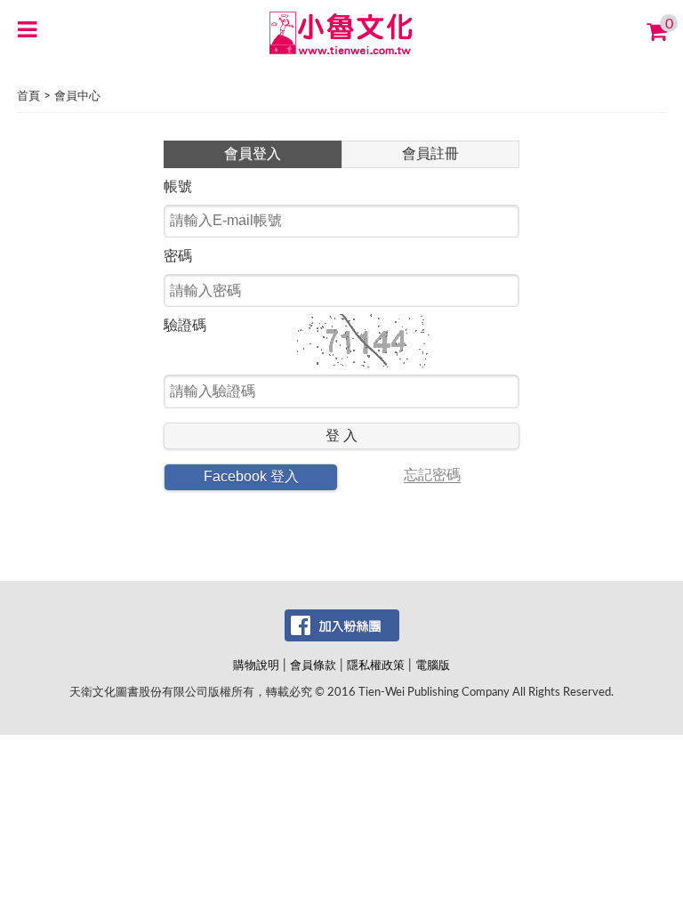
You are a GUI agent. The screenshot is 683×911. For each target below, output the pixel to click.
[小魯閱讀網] (342, 32)
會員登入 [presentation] (252, 154)
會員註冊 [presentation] (430, 154)
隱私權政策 (376, 666)
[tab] (253, 154)
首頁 (28, 96)
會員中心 (77, 96)
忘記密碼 (432, 475)
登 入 (341, 435)
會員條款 (313, 666)
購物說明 (256, 666)
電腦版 (432, 666)
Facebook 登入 (251, 476)
